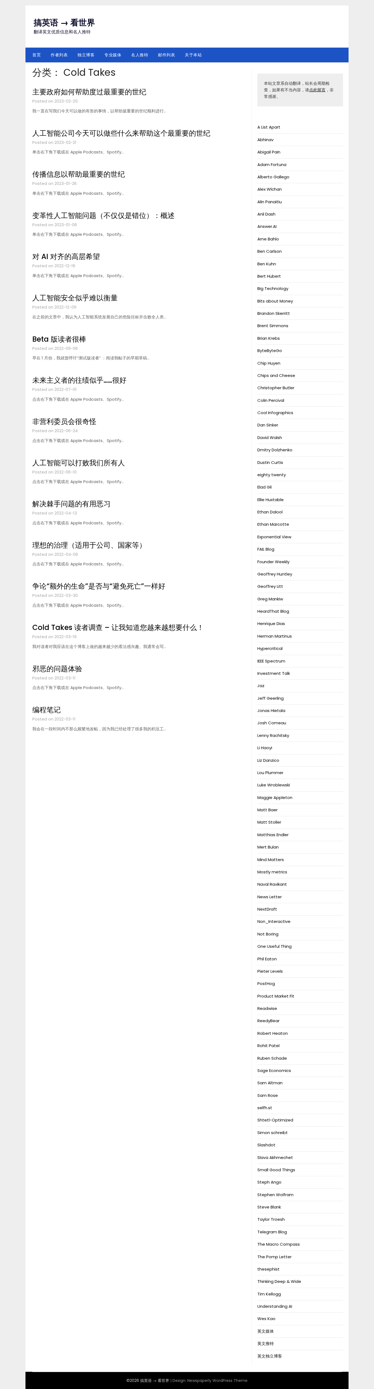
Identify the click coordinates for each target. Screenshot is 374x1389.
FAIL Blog (265, 549)
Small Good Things (276, 1170)
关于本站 (193, 55)
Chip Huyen (268, 363)
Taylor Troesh (271, 1219)
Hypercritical (270, 648)
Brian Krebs (268, 338)
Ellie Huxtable (270, 499)
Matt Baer (267, 810)
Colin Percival (270, 400)
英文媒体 (265, 1331)
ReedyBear (268, 1021)
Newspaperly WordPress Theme (217, 1380)
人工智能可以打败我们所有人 (78, 463)
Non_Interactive (273, 921)
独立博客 (85, 55)
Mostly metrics (272, 872)
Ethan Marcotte (273, 524)
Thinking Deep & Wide (279, 1281)
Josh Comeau (271, 723)
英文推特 (265, 1343)
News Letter (269, 897)
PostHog (266, 983)
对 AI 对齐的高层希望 (66, 256)
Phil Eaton (267, 959)
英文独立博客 (269, 1356)
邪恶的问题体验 (57, 669)
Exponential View (274, 537)
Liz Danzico (268, 760)
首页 (36, 55)
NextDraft (267, 909)
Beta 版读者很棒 (59, 339)
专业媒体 (112, 55)
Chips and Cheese (276, 375)
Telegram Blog (272, 1232)
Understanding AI (274, 1306)
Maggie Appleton (274, 797)
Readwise (267, 1008)
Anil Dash (266, 214)
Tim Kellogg (269, 1294)
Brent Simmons (272, 326)
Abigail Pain (268, 152)
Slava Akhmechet (275, 1157)
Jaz (260, 685)
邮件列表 (166, 55)
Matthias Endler (273, 835)
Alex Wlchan (269, 189)
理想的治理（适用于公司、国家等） (89, 545)
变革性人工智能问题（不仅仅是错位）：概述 (103, 215)
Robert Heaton (272, 1033)
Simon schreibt (272, 1132)
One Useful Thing (274, 946)
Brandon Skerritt (273, 313)
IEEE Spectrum (271, 661)
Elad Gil (264, 487)
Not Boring (267, 934)
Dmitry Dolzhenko (274, 450)
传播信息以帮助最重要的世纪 (78, 174)
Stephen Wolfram (275, 1195)
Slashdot (266, 1145)
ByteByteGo (269, 350)
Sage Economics (274, 1070)
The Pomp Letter (274, 1257)
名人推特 (139, 55)
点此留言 (317, 90)
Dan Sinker (267, 425)
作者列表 (59, 55)
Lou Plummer (270, 772)
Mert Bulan (268, 847)
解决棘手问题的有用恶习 (71, 504)
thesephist (268, 1269)
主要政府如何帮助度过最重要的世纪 (89, 92)
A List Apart (268, 127)
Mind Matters (270, 859)
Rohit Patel (268, 1045)
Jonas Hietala (271, 710)
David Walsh (269, 437)
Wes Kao (266, 1318)
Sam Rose (267, 1095)
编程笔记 (46, 710)
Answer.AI (267, 226)
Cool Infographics (275, 412)
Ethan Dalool (270, 512)
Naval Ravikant (272, 884)
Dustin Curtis (270, 462)
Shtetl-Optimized (275, 1120)
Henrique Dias (271, 623)
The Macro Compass (278, 1244)
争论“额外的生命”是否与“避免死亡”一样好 (98, 586)
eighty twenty (271, 475)
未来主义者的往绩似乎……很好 (79, 380)
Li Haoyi (264, 748)
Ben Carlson (269, 251)
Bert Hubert (269, 276)
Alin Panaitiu (269, 202)
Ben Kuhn (266, 264)
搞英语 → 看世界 (64, 22)
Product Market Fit (275, 996)
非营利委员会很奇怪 (64, 421)
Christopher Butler (275, 388)
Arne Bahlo (268, 239)
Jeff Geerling (270, 698)
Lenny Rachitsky (273, 735)
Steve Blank (269, 1207)
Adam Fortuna (271, 164)
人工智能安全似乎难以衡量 (75, 298)
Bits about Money (275, 301)
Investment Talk (273, 673)
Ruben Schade (272, 1058)
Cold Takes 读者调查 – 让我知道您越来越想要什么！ (118, 627)
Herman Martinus (274, 636)
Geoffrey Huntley (274, 574)
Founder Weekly (273, 562)
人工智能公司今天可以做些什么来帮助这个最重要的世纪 (121, 133)
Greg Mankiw (270, 599)
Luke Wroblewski (273, 785)
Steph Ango (269, 1182)
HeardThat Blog (273, 611)
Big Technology (272, 288)
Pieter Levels (270, 971)
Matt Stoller (269, 822)
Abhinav (265, 140)
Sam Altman (270, 1083)
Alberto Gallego (273, 177)
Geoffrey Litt (270, 586)
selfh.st (264, 1108)
